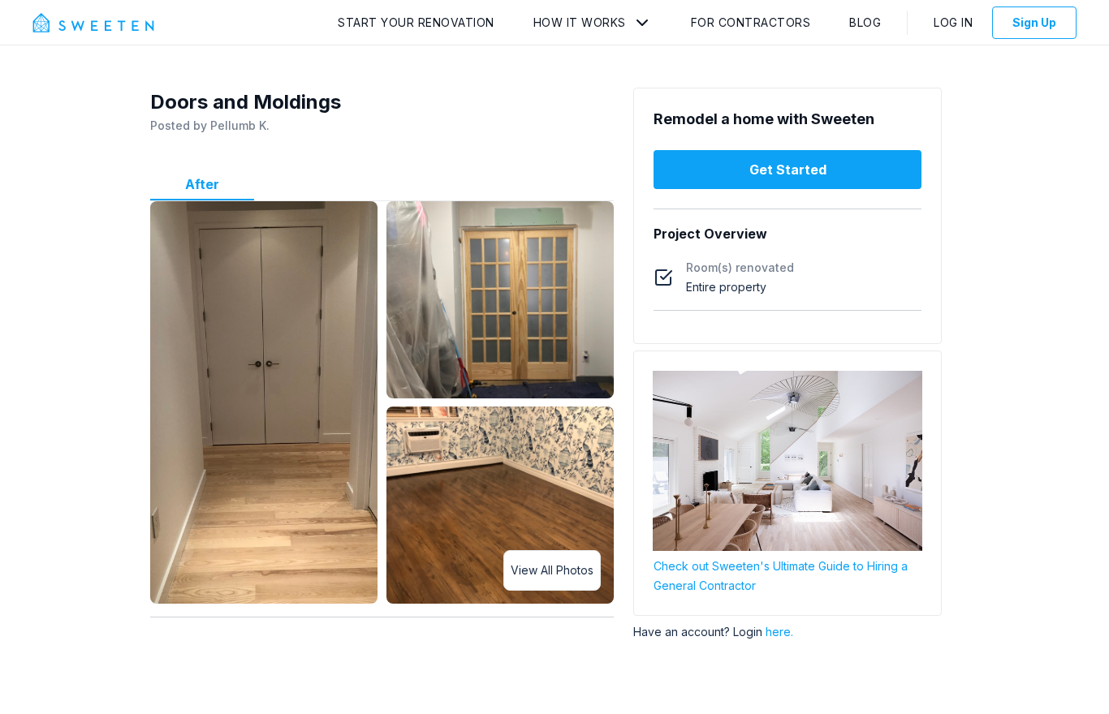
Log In (953, 22)
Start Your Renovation (416, 22)
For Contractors (751, 22)
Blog (865, 22)
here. (779, 632)
